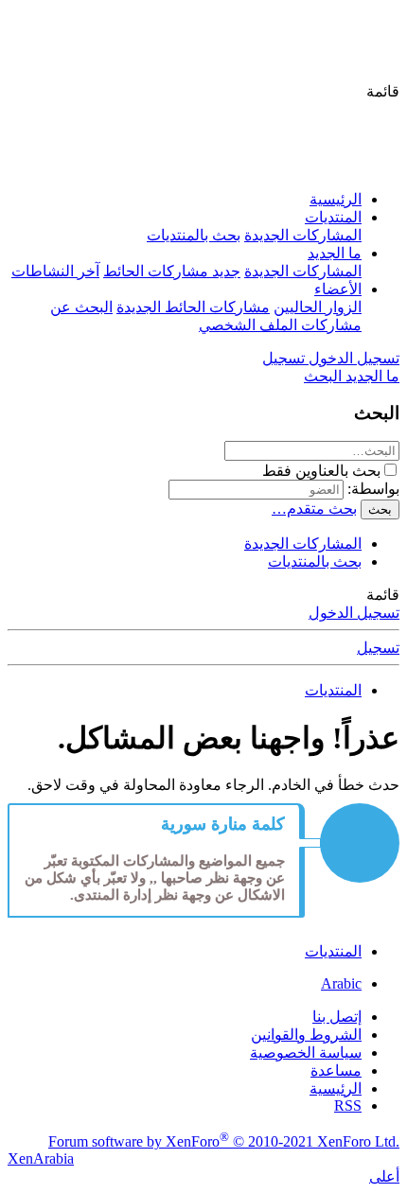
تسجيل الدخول (354, 613)
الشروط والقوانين (306, 1034)
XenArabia (41, 1158)
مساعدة (336, 1070)
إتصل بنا (337, 1017)
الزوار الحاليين (318, 307)
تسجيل (378, 648)
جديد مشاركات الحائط (171, 271)
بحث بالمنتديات (193, 235)
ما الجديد (335, 253)
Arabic (341, 983)
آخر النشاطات (55, 271)
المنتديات (333, 217)
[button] (382, 91)
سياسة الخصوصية (306, 1052)
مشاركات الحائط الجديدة (193, 307)
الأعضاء (338, 289)
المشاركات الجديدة (303, 235)
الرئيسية (336, 199)
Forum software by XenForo (223, 1141)
